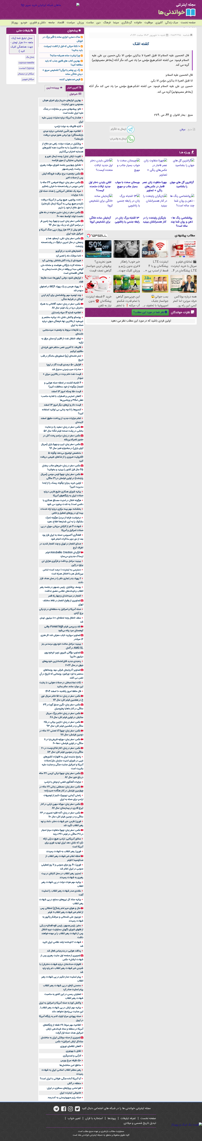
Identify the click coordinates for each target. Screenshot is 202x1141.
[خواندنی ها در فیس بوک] (63, 1110)
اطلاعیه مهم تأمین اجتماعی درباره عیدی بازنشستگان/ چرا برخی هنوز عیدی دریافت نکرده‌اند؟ (63, 135)
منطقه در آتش (74, 1083)
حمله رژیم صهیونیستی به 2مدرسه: (64, 1098)
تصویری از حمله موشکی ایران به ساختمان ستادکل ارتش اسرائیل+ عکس (62, 1040)
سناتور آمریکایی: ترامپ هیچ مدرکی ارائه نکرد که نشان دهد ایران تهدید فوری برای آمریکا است (63, 843)
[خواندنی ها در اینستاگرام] (70, 1110)
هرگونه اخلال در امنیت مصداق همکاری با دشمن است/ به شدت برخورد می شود (63, 502)
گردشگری (127, 23)
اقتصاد (60, 23)
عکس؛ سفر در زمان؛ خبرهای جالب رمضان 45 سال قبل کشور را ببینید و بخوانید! (62, 468)
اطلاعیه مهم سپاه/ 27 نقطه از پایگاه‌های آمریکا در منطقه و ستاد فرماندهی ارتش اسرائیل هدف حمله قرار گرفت (63, 1029)
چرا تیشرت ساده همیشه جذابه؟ (65, 56)
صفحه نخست (188, 23)
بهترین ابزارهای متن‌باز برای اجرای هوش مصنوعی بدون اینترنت (63, 102)
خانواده (138, 23)
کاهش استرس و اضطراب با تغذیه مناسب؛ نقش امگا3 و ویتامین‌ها (62, 398)
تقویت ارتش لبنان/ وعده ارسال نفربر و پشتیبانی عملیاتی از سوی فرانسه (64, 158)
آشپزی (159, 23)
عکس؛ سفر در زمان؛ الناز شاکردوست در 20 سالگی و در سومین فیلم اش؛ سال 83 (62, 750)
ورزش (80, 23)
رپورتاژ (14, 23)
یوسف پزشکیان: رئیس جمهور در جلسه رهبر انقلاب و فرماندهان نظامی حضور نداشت (61, 589)
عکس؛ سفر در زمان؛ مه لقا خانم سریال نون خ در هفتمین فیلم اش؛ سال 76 (62, 698)
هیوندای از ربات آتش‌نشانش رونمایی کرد (61, 261)
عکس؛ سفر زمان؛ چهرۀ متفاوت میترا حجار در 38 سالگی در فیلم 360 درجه (62, 832)
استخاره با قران (94, 1118)
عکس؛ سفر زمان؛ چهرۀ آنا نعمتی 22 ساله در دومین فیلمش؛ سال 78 (61, 733)
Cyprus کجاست (26, 68)
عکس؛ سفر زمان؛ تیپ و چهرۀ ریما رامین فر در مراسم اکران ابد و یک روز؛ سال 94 (61, 223)
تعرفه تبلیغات (128, 1118)
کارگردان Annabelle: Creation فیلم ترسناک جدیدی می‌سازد (64, 554)
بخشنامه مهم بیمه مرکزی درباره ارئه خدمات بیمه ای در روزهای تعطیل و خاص (61, 511)
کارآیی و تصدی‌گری (72, 1056)
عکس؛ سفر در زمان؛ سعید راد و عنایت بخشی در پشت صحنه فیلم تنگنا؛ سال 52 (63, 429)
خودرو (24, 23)
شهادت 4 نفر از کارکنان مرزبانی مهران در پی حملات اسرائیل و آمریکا (62, 528)
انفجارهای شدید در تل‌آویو (68, 251)
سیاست (71, 23)
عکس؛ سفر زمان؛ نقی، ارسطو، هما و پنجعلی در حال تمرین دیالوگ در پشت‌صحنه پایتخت (62, 242)
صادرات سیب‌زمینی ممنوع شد (66, 369)
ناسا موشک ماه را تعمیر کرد (68, 256)
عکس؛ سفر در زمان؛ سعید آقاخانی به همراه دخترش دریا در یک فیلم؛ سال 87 (61, 306)
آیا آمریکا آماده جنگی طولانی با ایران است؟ (60, 1079)
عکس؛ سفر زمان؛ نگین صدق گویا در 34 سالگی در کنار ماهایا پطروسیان (63, 707)
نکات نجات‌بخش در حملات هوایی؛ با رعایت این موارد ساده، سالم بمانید (61, 685)
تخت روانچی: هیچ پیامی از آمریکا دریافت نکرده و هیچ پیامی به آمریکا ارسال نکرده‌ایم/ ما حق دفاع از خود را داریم (62, 204)
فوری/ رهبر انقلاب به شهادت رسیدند (63, 851)
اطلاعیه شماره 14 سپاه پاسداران (66, 313)
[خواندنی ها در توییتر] (77, 1110)
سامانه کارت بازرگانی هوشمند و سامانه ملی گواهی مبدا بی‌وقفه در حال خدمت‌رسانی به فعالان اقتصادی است (62, 269)
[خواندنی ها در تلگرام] (56, 1110)
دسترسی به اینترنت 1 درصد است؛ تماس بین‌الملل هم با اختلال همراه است (63, 572)
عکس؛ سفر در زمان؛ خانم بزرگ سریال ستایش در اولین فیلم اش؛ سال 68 (64, 715)
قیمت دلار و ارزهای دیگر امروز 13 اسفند (62, 405)
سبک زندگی (171, 23)
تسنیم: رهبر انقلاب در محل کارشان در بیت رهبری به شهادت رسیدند (62, 875)
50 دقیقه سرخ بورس (71, 1061)
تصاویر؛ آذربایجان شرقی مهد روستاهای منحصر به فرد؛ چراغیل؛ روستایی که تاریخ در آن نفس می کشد (61, 674)
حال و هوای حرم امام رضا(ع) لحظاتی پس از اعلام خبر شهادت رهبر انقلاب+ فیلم (61, 910)
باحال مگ (30, 57)
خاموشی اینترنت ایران (70, 1093)
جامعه (51, 23)
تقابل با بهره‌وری (73, 1051)
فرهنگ (107, 23)
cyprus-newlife (26, 63)
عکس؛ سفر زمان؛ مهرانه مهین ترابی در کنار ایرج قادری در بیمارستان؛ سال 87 (62, 806)
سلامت (90, 23)
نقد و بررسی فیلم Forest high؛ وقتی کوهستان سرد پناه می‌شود (63, 629)
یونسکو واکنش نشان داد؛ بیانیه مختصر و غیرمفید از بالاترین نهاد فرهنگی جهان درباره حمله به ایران (62, 321)
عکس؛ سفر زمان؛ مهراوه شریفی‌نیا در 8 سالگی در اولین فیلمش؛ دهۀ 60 (63, 741)
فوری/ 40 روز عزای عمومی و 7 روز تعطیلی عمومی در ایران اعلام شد (62, 867)
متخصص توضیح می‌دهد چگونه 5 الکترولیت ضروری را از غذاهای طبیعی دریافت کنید (61, 457)
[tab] (74, 88)
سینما (116, 23)
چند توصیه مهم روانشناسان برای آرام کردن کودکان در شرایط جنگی (62, 297)
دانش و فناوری (38, 23)
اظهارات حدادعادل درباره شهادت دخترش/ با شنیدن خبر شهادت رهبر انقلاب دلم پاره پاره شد (61, 968)
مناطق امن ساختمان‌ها (70, 1065)
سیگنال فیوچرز (28, 79)
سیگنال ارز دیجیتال (26, 74)
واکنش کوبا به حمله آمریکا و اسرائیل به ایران (60, 1003)
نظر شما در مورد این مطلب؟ (148, 312)
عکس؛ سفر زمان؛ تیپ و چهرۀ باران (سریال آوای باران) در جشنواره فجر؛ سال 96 (62, 446)
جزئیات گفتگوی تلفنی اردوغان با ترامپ (62, 782)
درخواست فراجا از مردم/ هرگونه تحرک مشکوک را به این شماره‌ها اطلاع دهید (64, 520)
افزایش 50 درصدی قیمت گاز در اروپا (64, 365)
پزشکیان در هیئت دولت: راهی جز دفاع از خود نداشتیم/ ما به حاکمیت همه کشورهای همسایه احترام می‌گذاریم (62, 148)
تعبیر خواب (74, 1118)
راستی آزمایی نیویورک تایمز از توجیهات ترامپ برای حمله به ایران (63, 797)
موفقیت (148, 23)
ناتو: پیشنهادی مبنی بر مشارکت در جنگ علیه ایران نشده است (63, 111)
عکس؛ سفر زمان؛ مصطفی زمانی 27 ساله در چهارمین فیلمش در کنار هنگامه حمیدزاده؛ (61, 789)
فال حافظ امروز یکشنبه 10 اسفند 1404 (63, 691)
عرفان (182, 129)
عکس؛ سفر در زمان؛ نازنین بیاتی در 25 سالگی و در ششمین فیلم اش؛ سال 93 (63, 724)
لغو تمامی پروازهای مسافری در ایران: (64, 1088)
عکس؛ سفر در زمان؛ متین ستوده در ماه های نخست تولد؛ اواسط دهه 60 (61, 214)
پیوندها (112, 1118)
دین (98, 23)
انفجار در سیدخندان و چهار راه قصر (64, 596)
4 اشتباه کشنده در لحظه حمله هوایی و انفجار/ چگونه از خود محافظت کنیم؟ (63, 385)
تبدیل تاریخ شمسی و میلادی (140, 1123)
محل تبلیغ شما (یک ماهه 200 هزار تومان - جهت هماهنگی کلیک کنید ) (21, 44)
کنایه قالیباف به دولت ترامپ (67, 126)
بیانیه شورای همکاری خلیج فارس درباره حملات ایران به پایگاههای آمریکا (63, 494)
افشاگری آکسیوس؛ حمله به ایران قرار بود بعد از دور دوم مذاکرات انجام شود (62, 537)
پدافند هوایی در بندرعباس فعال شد (64, 951)
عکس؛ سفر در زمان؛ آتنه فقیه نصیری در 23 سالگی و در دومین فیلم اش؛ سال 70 (61, 815)
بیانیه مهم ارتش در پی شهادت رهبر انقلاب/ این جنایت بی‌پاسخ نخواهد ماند (61, 1010)
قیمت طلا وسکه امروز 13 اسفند (66, 391)
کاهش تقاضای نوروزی (70, 1046)
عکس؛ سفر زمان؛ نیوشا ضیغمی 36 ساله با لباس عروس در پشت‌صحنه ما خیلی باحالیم (61, 184)
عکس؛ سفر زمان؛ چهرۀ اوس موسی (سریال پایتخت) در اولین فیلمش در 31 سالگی (62, 476)
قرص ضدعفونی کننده (70, 79)
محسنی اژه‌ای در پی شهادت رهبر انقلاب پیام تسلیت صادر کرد (63, 987)
